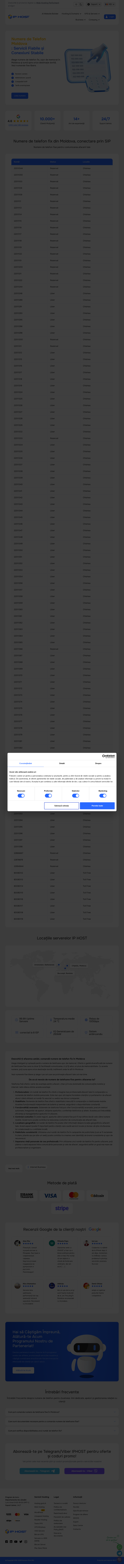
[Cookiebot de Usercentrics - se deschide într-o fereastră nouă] (104, 756)
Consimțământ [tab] (25, 763)
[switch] (48, 796)
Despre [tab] (98, 763)
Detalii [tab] (62, 763)
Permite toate (97, 806)
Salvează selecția (61, 806)
